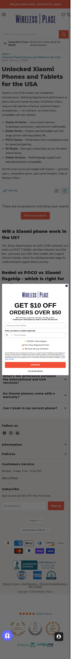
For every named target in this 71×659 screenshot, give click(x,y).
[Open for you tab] (58, 636)
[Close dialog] (66, 286)
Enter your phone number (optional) (20, 330)
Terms (12, 359)
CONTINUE (35, 365)
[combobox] (9, 335)
